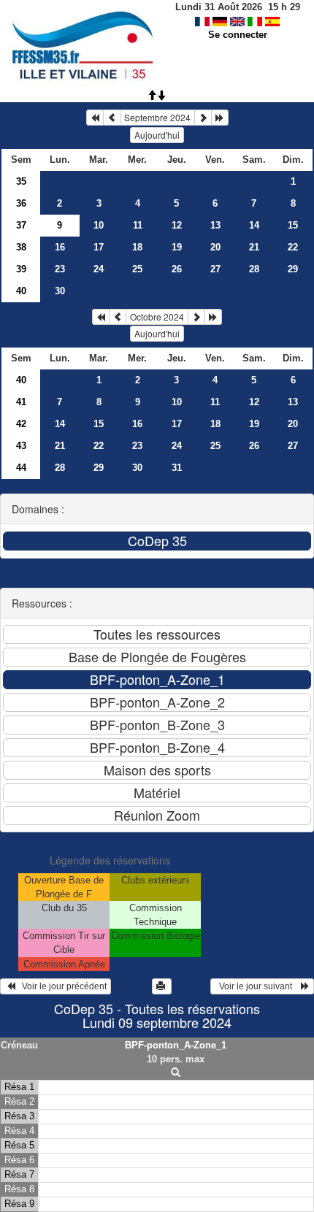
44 (21, 467)
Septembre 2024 (157, 117)
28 (254, 269)
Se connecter (237, 34)
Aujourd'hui (157, 135)
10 (98, 225)
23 (60, 269)
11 (137, 225)
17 (98, 247)
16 (60, 247)
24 (98, 269)
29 (293, 269)
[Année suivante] (220, 118)
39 (21, 269)
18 (137, 247)
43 (21, 445)
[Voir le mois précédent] (111, 118)
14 (254, 225)
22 (293, 247)
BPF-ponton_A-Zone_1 (175, 1045)
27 (215, 269)
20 (215, 247)
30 (60, 290)
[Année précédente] (95, 118)
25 (137, 269)
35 (21, 181)
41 (21, 401)
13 (215, 225)
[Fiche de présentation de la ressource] (175, 1073)
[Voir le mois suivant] (203, 118)
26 (177, 269)
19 (177, 247)
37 (21, 225)
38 (21, 247)
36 (21, 203)
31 (177, 467)
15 (293, 225)
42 (21, 423)
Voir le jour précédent (61, 986)
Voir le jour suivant (258, 986)
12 (177, 225)
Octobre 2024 (157, 316)
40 (21, 290)
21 (254, 247)
